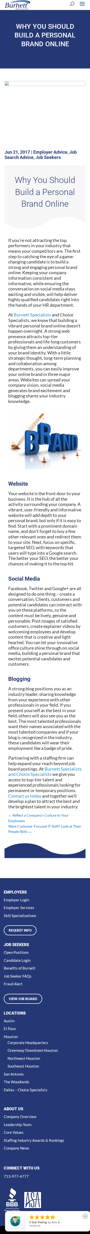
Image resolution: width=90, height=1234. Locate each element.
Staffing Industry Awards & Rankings (34, 1140)
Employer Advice (50, 152)
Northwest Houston (24, 1058)
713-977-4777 (16, 1176)
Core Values (14, 1132)
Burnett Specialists (32, 314)
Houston (11, 1036)
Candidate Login (17, 960)
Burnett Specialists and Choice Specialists (45, 771)
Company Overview (20, 1116)
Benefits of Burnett (20, 968)
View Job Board (23, 999)
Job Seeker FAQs (18, 976)
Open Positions (16, 952)
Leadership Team (18, 1124)
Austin (9, 1021)
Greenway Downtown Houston (33, 1050)
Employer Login (16, 900)
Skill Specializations (20, 915)
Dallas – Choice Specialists (26, 1090)
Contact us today (24, 796)
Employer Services (19, 907)
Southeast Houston (23, 1066)
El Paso (10, 1028)
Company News (16, 1148)
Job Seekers (48, 157)
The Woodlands (16, 1082)
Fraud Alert (13, 984)
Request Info (20, 930)
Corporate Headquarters (28, 1042)
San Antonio (14, 1074)
